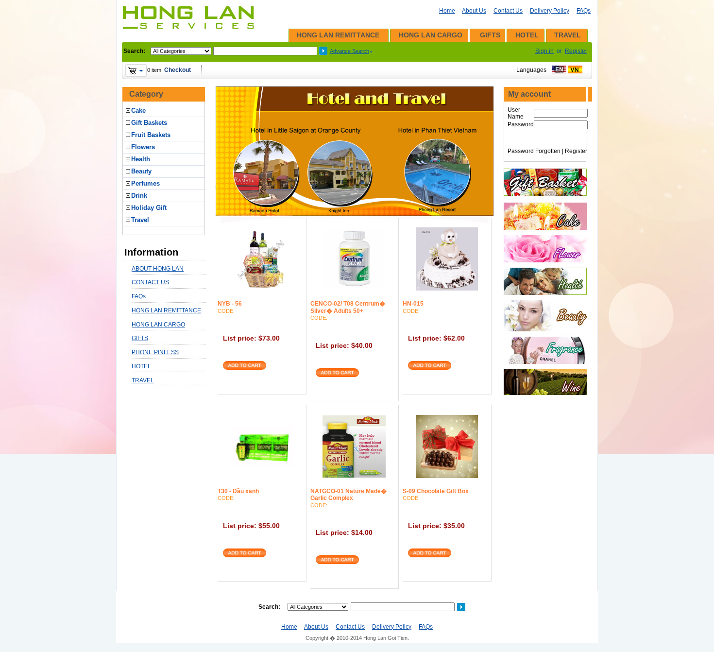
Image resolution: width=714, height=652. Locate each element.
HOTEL (527, 35)
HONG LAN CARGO (430, 35)
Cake (138, 110)
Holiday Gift (149, 207)
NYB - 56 (230, 303)
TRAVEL (567, 35)
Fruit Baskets (150, 134)
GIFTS (490, 35)
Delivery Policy (549, 10)
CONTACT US (150, 282)
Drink (139, 195)
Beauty (141, 171)
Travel (140, 219)
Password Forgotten (534, 151)
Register (576, 51)
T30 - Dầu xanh (238, 491)
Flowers (143, 147)
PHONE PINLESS (155, 352)
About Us (474, 10)
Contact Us (508, 10)
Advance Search (349, 51)
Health (140, 159)
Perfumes (145, 183)
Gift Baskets (149, 122)
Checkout (177, 70)
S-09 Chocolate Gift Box (436, 491)
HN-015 (413, 303)
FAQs (584, 10)
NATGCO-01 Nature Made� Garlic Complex (348, 494)
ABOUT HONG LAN (158, 268)
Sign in (544, 51)
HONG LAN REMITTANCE (338, 35)
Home (447, 10)
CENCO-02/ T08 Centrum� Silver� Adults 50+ (347, 307)
